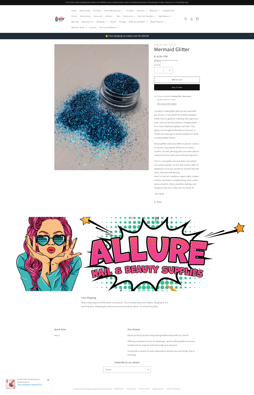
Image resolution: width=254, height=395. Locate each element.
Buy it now (177, 87)
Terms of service (144, 389)
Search (57, 335)
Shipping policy (158, 389)
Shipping (157, 60)
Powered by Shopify (105, 389)
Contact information (173, 389)
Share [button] (159, 202)
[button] (113, 10)
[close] (251, 35)
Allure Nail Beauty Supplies (88, 389)
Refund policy (119, 389)
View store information (167, 104)
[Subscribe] (148, 370)
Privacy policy (131, 389)
